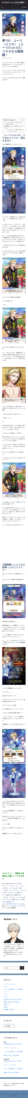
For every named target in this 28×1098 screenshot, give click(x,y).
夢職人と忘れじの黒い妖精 (11, 1002)
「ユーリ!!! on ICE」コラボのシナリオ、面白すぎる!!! (13, 123)
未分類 (6, 1007)
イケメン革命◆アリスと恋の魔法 (13, 989)
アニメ (6, 987)
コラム (6, 997)
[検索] (22, 968)
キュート (6, 886)
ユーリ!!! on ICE (13, 888)
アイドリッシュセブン (10, 984)
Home (4, 904)
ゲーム (6, 994)
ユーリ (17, 886)
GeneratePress (14, 1095)
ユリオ (12, 886)
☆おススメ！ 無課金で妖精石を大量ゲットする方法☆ (16, 130)
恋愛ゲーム (7, 1004)
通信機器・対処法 (9, 1009)
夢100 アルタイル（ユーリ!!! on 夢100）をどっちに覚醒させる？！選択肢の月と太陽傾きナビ (13, 899)
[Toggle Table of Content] (22, 120)
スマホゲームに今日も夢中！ (13, 2)
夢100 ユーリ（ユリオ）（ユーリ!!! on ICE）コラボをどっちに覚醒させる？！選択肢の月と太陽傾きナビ (13, 893)
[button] (2, 7)
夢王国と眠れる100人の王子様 (13, 883)
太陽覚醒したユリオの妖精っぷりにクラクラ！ (13, 127)
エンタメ (6, 992)
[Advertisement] (14, 100)
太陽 (20, 888)
